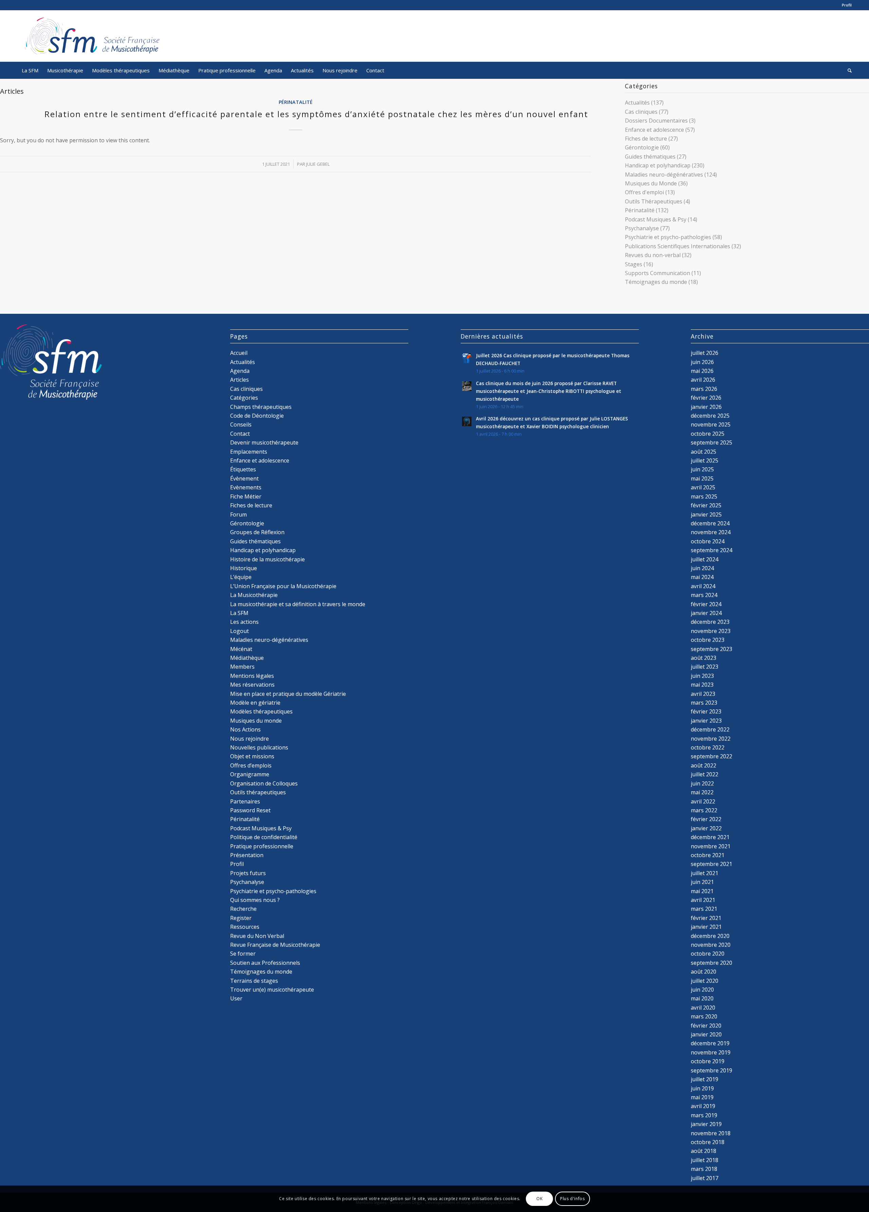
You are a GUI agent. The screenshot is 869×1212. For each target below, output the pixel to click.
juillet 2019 (704, 1079)
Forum (238, 514)
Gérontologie (642, 147)
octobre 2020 (707, 953)
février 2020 (706, 1025)
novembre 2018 (711, 1133)
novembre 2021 (711, 846)
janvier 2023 (706, 720)
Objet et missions (252, 756)
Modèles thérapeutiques (261, 711)
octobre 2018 (707, 1142)
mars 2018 (704, 1169)
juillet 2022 (704, 774)
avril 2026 (703, 379)
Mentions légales (252, 676)
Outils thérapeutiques (258, 792)
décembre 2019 (710, 1043)
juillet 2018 (704, 1160)
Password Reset (250, 810)
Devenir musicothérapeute (264, 442)
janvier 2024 (706, 613)
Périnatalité (296, 102)
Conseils (241, 424)
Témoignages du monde (656, 282)
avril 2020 (703, 1007)
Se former (243, 953)
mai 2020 (702, 998)
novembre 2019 (711, 1052)
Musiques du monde (256, 720)
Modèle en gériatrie (255, 702)
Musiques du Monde (651, 183)
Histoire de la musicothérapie (267, 559)
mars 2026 (704, 389)
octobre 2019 (707, 1061)
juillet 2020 (704, 980)
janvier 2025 (706, 514)
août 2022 (703, 765)
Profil (847, 4)
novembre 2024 (711, 532)
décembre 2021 (710, 837)
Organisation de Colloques (264, 783)
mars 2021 (704, 908)
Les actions (244, 622)
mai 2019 (702, 1097)
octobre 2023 (707, 640)
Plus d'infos (572, 1198)
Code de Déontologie (257, 415)
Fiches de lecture (646, 138)
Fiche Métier (245, 496)
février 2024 (706, 604)
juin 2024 (702, 568)
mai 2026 (702, 371)
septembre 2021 (711, 864)
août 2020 (703, 971)
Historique (243, 568)
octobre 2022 (707, 747)
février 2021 (706, 918)
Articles (239, 379)
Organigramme (249, 774)
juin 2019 (702, 1088)
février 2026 (706, 397)
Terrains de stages (254, 980)
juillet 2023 (704, 666)
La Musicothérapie (254, 595)
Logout (239, 631)
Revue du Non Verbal (257, 936)
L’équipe (241, 577)
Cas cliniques (641, 111)
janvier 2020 (706, 1034)
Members (242, 666)
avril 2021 (703, 900)
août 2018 (703, 1151)
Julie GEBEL (318, 164)
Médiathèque (247, 658)
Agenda (239, 371)
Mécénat (241, 649)
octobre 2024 (707, 541)
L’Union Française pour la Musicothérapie (283, 586)
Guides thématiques (650, 156)
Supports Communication (657, 273)
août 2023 (703, 658)
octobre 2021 (707, 855)
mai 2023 (702, 684)
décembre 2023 (710, 622)
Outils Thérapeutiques (653, 201)
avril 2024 (703, 586)
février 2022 (706, 819)
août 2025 (703, 451)
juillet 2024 (704, 559)
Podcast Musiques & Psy (655, 219)
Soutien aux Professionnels (265, 962)
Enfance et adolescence (654, 129)
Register (241, 918)
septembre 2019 (711, 1070)
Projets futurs (248, 873)
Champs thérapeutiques (261, 407)
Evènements (245, 487)
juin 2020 (702, 989)
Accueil (238, 353)
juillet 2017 (704, 1178)
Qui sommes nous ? (255, 900)
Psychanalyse (642, 228)
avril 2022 (703, 801)
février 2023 (706, 711)
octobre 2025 (707, 433)
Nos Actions (245, 729)
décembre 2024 (710, 523)
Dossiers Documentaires (656, 120)
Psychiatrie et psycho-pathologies (668, 237)
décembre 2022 (710, 729)
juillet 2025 (704, 460)
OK (539, 1198)
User (236, 998)
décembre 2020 (710, 936)
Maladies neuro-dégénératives (664, 174)
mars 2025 (704, 496)
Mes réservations (252, 684)
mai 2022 (702, 792)
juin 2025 (702, 469)
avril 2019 (703, 1106)
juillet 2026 (704, 353)
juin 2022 (702, 783)
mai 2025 (702, 478)
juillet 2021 (704, 873)
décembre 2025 (710, 415)
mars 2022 (704, 810)
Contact (240, 433)
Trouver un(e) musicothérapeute (272, 989)
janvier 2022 (706, 828)
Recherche (243, 908)
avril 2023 (703, 694)
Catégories (244, 397)
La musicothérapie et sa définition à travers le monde (297, 604)
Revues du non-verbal (653, 255)
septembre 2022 (711, 756)
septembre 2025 (711, 442)
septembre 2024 (711, 550)
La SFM (239, 613)
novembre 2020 (711, 944)
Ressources (244, 926)
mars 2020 (704, 1016)
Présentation (246, 855)
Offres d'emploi (644, 192)
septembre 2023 (711, 649)
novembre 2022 (711, 738)
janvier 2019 (706, 1124)
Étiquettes (243, 469)
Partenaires (245, 801)
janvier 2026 (706, 407)
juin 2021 (702, 882)
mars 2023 (704, 702)
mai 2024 (702, 577)
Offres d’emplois (251, 765)
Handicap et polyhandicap (657, 165)
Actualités (637, 102)
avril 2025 (703, 487)
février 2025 (706, 505)
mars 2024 (704, 595)
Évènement (244, 478)
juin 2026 (702, 362)
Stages (633, 264)
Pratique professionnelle (261, 846)
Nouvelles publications (259, 747)
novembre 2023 (711, 631)
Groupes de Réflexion (257, 532)
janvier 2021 (706, 926)
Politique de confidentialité (263, 837)
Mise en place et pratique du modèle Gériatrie (288, 694)
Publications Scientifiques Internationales (677, 246)
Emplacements (248, 451)
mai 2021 (702, 891)
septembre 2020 (711, 962)
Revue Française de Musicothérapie (275, 944)
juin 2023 (702, 676)
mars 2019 (704, 1115)
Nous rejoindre (249, 738)
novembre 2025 (711, 424)
